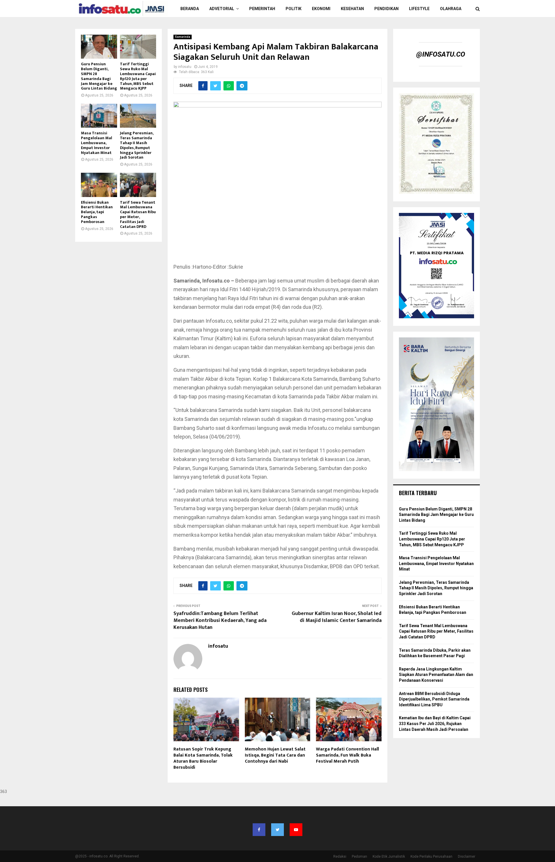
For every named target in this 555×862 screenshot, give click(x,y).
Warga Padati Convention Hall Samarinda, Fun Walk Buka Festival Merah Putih (347, 755)
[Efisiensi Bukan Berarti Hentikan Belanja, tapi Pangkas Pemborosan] (99, 185)
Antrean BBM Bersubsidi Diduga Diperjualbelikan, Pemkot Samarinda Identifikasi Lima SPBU (434, 699)
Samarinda (182, 36)
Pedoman (359, 856)
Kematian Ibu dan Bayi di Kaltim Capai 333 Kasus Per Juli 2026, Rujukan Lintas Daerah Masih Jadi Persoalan (435, 723)
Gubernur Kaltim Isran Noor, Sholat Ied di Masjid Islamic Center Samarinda (337, 617)
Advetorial (221, 8)
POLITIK (293, 8)
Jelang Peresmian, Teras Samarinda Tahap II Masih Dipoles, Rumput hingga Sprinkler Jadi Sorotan (136, 145)
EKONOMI (321, 8)
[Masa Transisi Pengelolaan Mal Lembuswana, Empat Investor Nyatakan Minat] (99, 116)
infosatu (184, 67)
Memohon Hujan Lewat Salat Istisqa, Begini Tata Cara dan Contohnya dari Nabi (275, 755)
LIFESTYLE (419, 8)
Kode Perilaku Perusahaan (431, 856)
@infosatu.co (440, 54)
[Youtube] (296, 829)
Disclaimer (466, 856)
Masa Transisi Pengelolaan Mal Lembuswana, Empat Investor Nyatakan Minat (96, 143)
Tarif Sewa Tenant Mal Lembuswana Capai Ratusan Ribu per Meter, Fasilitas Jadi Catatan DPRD (138, 214)
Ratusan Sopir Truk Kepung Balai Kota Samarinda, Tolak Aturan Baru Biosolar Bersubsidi (203, 758)
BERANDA (189, 8)
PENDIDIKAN (386, 8)
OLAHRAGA (450, 8)
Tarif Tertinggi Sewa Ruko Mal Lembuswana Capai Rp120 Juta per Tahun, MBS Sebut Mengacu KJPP (138, 76)
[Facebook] (259, 829)
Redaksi (339, 856)
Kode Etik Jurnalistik (389, 856)
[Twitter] (277, 829)
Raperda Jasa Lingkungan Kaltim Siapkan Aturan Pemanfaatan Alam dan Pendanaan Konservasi (436, 675)
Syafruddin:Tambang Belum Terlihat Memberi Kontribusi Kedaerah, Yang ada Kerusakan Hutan (220, 620)
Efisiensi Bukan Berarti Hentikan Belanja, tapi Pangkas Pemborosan (97, 212)
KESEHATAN (352, 8)
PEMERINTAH (262, 8)
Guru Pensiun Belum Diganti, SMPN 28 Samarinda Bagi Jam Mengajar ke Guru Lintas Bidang (99, 76)
